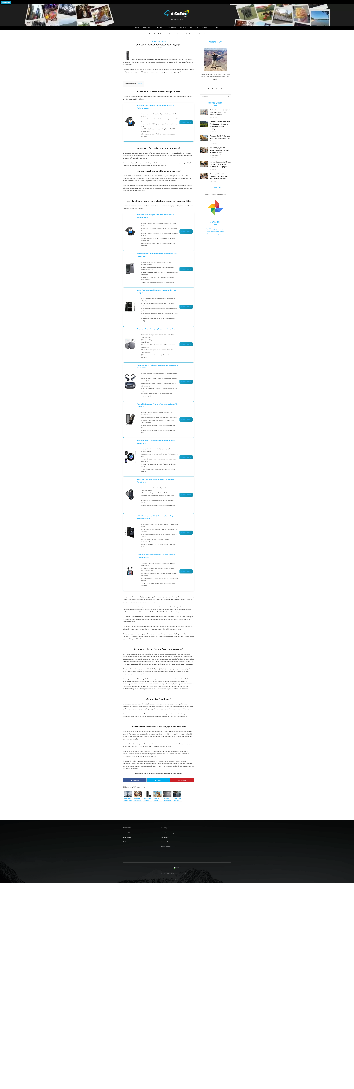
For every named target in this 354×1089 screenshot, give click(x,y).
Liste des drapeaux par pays (215, 234)
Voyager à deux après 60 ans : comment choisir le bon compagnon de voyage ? (220, 164)
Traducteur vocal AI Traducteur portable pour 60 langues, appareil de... (156, 442)
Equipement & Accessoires (168, 33)
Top (177, 879)
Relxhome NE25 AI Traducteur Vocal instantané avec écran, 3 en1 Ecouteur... (157, 366)
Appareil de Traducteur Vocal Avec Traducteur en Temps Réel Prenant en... (157, 405)
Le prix (125, 744)
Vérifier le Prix (186, 122)
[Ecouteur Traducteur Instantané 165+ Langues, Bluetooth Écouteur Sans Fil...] (130, 576)
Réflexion (183, 27)
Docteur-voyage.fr (166, 846)
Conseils (160, 27)
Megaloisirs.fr (164, 842)
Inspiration (206, 27)
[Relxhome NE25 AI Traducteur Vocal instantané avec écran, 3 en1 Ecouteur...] (130, 388)
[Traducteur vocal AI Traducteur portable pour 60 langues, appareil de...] (130, 462)
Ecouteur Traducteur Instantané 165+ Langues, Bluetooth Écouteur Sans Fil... (156, 556)
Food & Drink (194, 27)
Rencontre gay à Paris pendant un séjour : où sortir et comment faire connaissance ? (219, 151)
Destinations (147, 27)
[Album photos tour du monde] (215, 208)
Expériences (172, 27)
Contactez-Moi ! (127, 842)
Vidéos (216, 27)
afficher (140, 83)
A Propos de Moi (127, 837)
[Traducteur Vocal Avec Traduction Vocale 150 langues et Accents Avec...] (130, 499)
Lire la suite (215, 83)
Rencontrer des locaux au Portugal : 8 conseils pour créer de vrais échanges (219, 176)
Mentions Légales (127, 833)
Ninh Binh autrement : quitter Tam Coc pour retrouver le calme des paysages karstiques (220, 125)
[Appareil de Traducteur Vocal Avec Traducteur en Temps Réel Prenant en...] (130, 424)
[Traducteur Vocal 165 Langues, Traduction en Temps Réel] (130, 349)
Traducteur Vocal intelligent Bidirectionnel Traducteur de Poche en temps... (155, 107)
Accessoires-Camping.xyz (168, 833)
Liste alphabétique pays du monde (215, 229)
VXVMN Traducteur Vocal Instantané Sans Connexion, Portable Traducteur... (155, 517)
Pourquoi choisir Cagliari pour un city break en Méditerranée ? (220, 138)
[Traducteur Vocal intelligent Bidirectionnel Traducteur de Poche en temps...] (130, 127)
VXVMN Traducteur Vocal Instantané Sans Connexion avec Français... (156, 291)
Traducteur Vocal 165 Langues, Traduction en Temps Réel (156, 329)
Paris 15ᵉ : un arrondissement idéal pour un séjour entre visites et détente (220, 112)
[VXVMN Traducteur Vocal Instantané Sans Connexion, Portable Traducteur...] (130, 537)
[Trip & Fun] (177, 15)
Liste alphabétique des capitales (215, 231)
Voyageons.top (165, 837)
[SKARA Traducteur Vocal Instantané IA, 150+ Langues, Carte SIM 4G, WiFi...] (130, 274)
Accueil (137, 27)
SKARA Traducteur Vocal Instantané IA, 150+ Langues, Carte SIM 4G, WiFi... (157, 255)
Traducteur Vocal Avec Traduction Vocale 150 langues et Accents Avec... (156, 480)
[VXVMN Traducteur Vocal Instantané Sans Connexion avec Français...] (130, 311)
